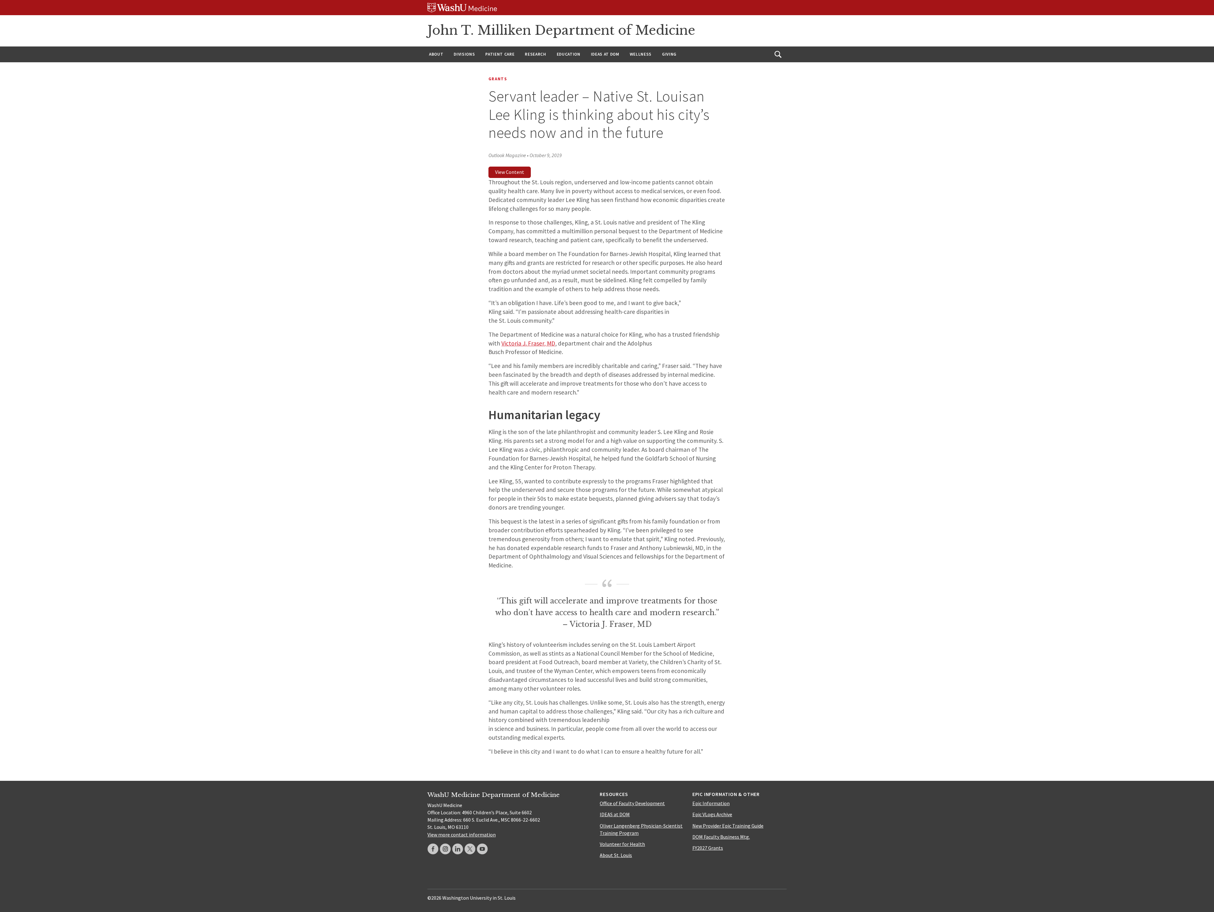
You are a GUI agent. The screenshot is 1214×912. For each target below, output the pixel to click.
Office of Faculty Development (632, 803)
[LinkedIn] (457, 848)
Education (568, 54)
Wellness (641, 54)
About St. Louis (616, 855)
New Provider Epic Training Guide (727, 826)
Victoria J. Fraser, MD (528, 343)
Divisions (464, 54)
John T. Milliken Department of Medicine (561, 30)
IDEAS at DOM (605, 54)
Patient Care (499, 54)
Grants (497, 79)
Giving (669, 54)
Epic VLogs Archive (712, 814)
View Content (509, 172)
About (436, 54)
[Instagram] (445, 848)
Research (535, 54)
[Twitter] (469, 848)
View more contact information (461, 834)
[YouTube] (482, 848)
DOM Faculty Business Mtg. (721, 837)
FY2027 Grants (707, 848)
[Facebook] (432, 848)
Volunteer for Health (622, 844)
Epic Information (711, 803)
